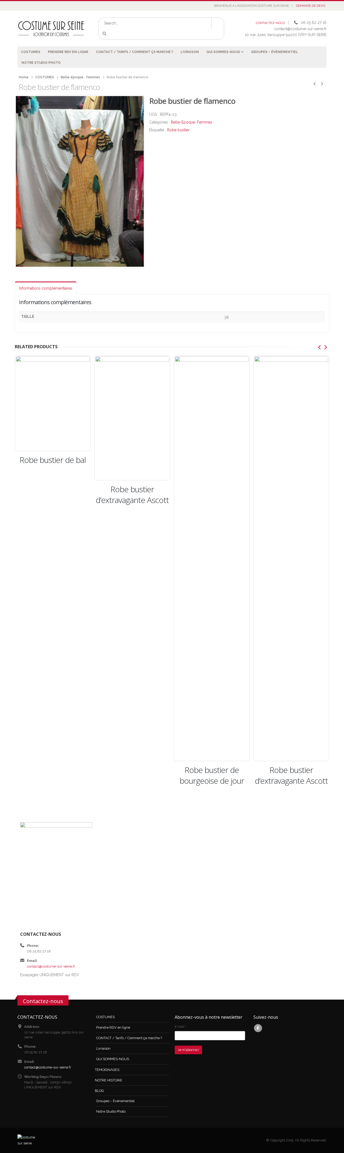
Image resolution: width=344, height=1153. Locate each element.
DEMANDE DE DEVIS (310, 6)
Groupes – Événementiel (274, 52)
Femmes (204, 122)
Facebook (258, 1028)
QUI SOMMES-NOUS (223, 52)
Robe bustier (178, 130)
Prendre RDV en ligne (68, 52)
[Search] (105, 34)
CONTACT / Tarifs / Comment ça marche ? (134, 52)
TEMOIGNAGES (107, 1070)
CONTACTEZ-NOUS (270, 23)
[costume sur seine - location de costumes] (51, 28)
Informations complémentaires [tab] (45, 288)
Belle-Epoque (183, 122)
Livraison (190, 52)
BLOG (99, 1091)
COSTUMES (30, 52)
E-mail (180, 1026)
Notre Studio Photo (41, 63)
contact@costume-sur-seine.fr (51, 966)
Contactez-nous (43, 1001)
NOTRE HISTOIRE (108, 1080)
